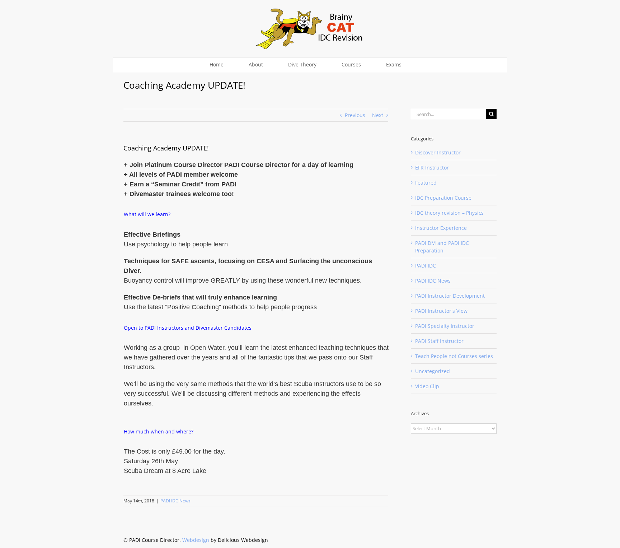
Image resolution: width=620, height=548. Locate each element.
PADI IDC (425, 265)
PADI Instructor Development (450, 295)
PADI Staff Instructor (439, 341)
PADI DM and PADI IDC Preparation (442, 247)
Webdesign (195, 540)
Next (377, 115)
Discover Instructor (438, 152)
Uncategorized (432, 371)
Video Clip (427, 386)
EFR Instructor (432, 167)
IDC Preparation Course (443, 197)
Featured (426, 182)
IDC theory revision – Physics (449, 212)
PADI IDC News (175, 501)
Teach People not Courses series (454, 356)
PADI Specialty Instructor (444, 325)
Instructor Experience (441, 227)
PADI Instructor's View (441, 310)
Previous (355, 115)
